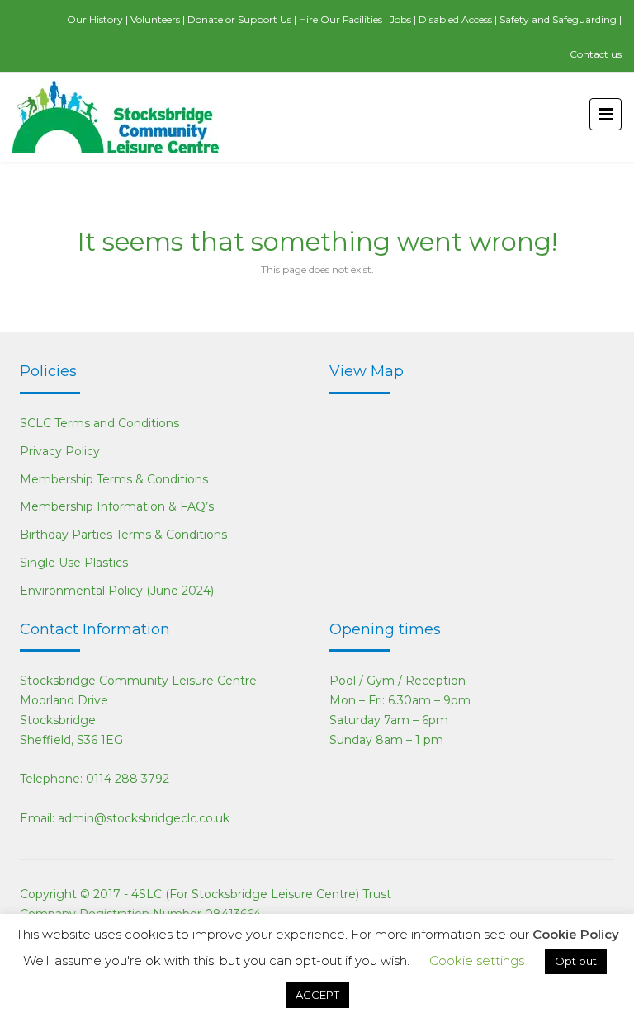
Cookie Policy (575, 934)
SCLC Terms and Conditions (99, 423)
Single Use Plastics (74, 562)
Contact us (596, 54)
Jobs (400, 19)
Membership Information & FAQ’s (117, 506)
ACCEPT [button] (317, 994)
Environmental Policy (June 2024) (117, 590)
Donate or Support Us (239, 19)
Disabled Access (455, 19)
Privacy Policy (60, 451)
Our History (95, 19)
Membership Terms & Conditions (114, 479)
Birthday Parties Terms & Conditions (123, 534)
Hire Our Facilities (340, 19)
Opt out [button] (576, 961)
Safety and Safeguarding (558, 19)
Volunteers (155, 19)
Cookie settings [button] (476, 960)
